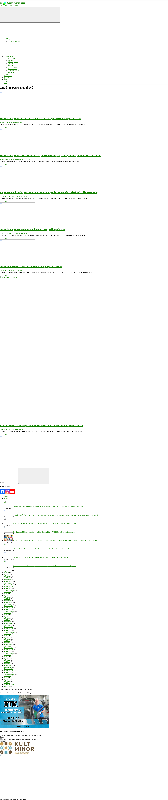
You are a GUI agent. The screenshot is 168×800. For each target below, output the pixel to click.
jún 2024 (6, 616)
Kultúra (6, 74)
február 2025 (8, 602)
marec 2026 (7, 579)
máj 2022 (7, 660)
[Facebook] (2, 491)
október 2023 (8, 630)
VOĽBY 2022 (12, 67)
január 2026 (7, 583)
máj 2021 (7, 681)
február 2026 (8, 581)
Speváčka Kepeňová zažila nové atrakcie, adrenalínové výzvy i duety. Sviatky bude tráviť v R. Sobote (50, 155)
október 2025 (8, 588)
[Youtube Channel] (12, 491)
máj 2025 (7, 597)
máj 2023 (7, 639)
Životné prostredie (13, 70)
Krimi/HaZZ (8, 76)
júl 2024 (6, 614)
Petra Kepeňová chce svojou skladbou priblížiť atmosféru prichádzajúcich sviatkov (41, 425)
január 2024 (7, 625)
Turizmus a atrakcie (14, 41)
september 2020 (9, 684)
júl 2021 (6, 677)
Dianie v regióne (9, 56)
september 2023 (9, 632)
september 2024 (9, 611)
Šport (5, 79)
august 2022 (7, 655)
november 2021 (9, 670)
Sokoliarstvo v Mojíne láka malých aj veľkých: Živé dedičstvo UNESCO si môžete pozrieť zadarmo (44, 532)
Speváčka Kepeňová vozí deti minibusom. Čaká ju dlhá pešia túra (32, 229)
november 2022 (9, 649)
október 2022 (8, 651)
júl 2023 (6, 635)
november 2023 (9, 628)
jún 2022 (6, 658)
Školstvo (10, 65)
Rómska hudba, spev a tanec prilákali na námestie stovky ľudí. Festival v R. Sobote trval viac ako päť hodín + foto (48, 506)
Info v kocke (12, 58)
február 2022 (8, 665)
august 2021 (7, 676)
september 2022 (9, 653)
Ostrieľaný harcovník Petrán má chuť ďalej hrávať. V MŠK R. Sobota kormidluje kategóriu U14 (42, 557)
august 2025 (7, 592)
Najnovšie (7, 496)
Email (2, 737)
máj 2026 (7, 576)
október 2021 (8, 672)
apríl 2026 (7, 578)
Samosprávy (11, 63)
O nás (5, 83)
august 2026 (7, 571)
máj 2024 (7, 618)
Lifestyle (10, 40)
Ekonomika (7, 77)
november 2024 (9, 607)
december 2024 (8, 606)
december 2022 (8, 648)
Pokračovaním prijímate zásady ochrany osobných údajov (20, 739)
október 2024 (8, 609)
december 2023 (8, 627)
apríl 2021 (7, 683)
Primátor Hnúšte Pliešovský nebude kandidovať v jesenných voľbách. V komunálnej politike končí (43, 549)
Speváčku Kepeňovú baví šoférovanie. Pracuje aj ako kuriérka (31, 266)
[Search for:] (9, 482)
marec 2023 (7, 642)
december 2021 (8, 669)
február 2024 (8, 623)
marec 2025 (7, 600)
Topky (6, 38)
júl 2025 (6, 593)
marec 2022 (7, 663)
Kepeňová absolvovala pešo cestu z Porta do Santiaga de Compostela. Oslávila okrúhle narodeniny (49, 192)
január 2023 (7, 646)
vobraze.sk (13, 122)
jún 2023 (6, 637)
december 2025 (8, 585)
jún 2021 (6, 679)
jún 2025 (6, 595)
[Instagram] (7, 491)
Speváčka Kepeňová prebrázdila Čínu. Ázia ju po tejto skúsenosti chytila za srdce (40, 118)
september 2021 (9, 674)
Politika (6, 81)
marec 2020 (7, 686)
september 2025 (9, 590)
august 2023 (7, 634)
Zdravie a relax (12, 69)
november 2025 (9, 586)
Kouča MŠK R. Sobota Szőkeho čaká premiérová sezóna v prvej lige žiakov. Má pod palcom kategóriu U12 (46, 523)
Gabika (13, 196)
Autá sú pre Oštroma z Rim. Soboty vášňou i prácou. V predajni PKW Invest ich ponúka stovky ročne (44, 566)
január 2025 (7, 604)
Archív (6, 498)
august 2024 (7, 613)
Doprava (10, 60)
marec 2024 (7, 621)
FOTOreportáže (13, 62)
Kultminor (11, 72)
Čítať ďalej (3, 127)
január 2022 (7, 667)
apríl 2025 (7, 599)
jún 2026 (6, 574)
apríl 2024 (7, 620)
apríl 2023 (7, 641)
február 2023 (8, 644)
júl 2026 (6, 572)
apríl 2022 (7, 662)
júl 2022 (6, 656)
